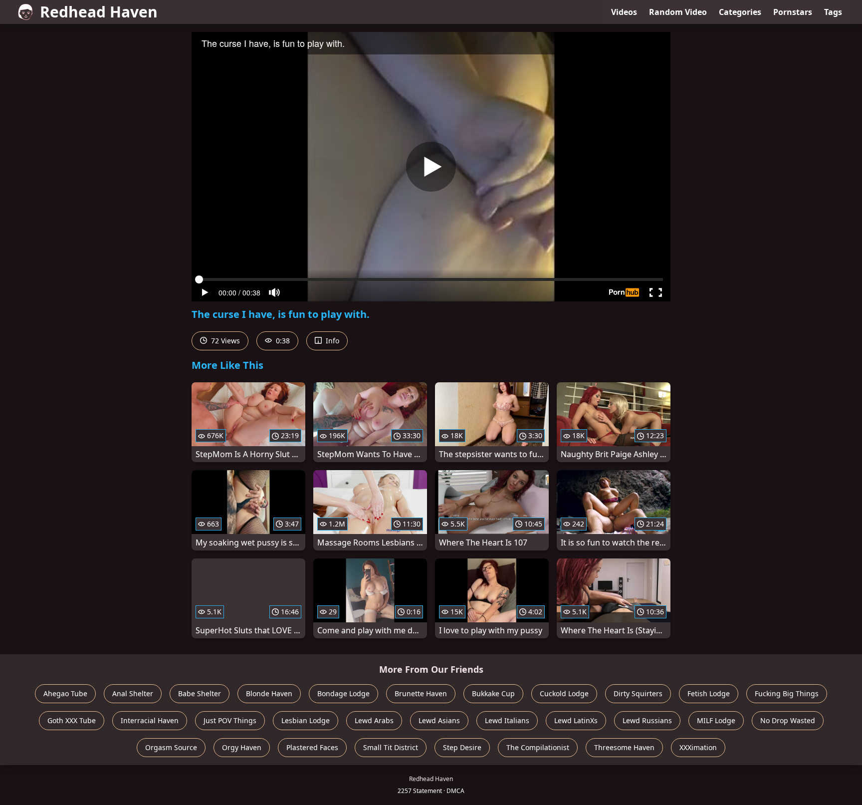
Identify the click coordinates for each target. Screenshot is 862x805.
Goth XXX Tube (71, 720)
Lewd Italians (507, 720)
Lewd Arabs (374, 720)
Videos (624, 11)
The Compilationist (537, 747)
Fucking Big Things (787, 693)
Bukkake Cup (493, 693)
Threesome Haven (624, 747)
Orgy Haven (241, 747)
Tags (833, 11)
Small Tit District (390, 747)
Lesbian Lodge (305, 720)
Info (331, 340)
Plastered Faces (312, 747)
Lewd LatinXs (576, 720)
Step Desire (462, 747)
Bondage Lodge (343, 693)
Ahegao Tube (65, 693)
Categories (740, 11)
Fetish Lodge (708, 693)
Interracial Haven (150, 720)
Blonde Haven (269, 693)
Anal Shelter (132, 693)
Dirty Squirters (638, 693)
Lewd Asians (439, 720)
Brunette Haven (421, 693)
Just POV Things (230, 720)
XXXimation (698, 747)
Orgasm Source (171, 747)
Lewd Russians (647, 720)
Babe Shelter (199, 693)
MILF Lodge (716, 720)
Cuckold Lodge (564, 693)
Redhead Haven (99, 11)
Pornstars (792, 11)
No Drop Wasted (787, 720)
